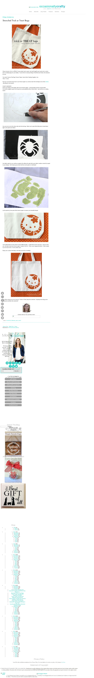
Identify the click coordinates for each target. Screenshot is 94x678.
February (16, 551)
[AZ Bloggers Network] (42, 673)
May (16, 540)
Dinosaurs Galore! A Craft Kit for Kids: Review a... (17, 591)
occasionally (52, 6)
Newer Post (5, 326)
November (16, 534)
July (16, 538)
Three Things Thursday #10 (17, 596)
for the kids (8, 320)
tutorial (46, 81)
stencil (19, 320)
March (16, 528)
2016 (14, 543)
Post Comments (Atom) (14, 327)
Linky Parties (43, 11)
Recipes (63, 11)
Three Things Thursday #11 (17, 594)
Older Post (11, 326)
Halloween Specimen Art (17, 597)
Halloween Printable (17, 595)
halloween (13, 320)
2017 (14, 531)
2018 (15, 527)
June (16, 539)
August (16, 537)
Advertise (57, 11)
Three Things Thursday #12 (17, 589)
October (16, 535)
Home (30, 11)
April (16, 541)
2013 (14, 585)
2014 (14, 570)
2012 (14, 616)
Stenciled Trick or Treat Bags (17, 593)
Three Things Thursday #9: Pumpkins (17, 598)
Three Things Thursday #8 (17, 600)
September (16, 536)
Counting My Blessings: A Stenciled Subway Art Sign (17, 605)
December (16, 533)
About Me (36, 11)
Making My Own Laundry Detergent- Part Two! (17, 602)
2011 (14, 631)
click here (63, 662)
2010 (14, 646)
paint (17, 320)
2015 (14, 554)
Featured (51, 11)
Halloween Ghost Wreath (17, 599)
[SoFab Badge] (3, 674)
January (16, 529)
